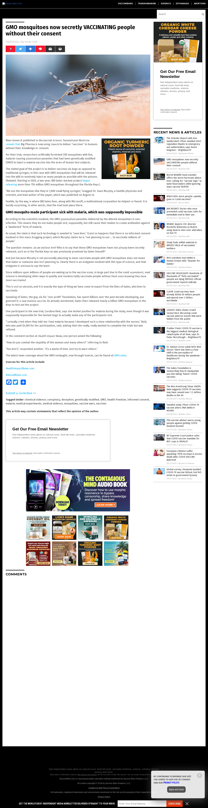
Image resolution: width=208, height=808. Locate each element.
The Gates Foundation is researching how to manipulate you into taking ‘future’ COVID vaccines (183, 372)
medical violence (53, 403)
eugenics (166, 3)
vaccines (101, 403)
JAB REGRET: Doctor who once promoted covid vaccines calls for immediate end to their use (184, 211)
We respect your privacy (87, 775)
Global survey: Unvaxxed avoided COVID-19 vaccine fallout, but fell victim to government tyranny (184, 472)
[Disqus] (78, 619)
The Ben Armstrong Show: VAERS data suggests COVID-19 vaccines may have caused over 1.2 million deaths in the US (184, 391)
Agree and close (176, 789)
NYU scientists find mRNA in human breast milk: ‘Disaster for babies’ (183, 261)
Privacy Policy (104, 797)
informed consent (138, 399)
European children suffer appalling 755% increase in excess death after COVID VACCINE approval (184, 455)
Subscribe (174, 803)
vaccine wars (87, 403)
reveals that (13, 144)
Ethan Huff (31, 41)
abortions (200, 3)
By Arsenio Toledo (186, 153)
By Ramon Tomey (185, 430)
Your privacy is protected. (22, 453)
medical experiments (28, 403)
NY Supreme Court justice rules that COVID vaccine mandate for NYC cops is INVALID (183, 438)
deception (67, 399)
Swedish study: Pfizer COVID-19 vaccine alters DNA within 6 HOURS (183, 407)
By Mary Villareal (185, 362)
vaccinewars (125, 3)
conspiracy (53, 399)
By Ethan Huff (184, 169)
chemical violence (35, 399)
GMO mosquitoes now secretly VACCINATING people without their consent (182, 162)
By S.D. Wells (184, 203)
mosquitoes (71, 403)
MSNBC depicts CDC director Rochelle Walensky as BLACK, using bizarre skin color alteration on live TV (184, 228)
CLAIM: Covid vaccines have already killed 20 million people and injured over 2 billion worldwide (183, 296)
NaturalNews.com (16, 374)
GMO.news (120, 355)
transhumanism (147, 3)
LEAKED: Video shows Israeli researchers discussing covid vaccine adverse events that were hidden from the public (184, 314)
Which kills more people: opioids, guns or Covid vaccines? (184, 198)
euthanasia (182, 3)
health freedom (116, 399)
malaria (10, 403)
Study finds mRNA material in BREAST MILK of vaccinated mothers (182, 245)
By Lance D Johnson (186, 463)
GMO (103, 399)
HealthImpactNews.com (20, 368)
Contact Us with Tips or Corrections (104, 788)
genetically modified (87, 399)
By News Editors (185, 267)
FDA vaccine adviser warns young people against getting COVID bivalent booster (184, 423)
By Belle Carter (185, 341)
